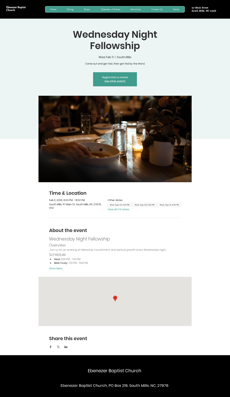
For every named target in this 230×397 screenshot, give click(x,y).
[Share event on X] (58, 347)
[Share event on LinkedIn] (65, 347)
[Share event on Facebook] (50, 347)
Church (10, 10)
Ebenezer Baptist (16, 7)
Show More (55, 268)
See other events (115, 81)
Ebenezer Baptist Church (114, 371)
